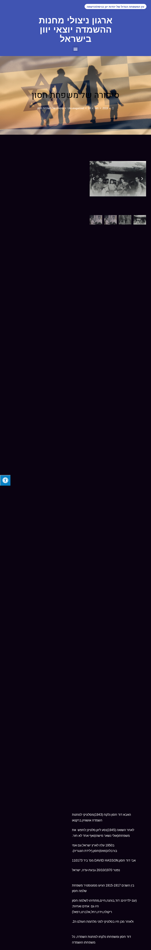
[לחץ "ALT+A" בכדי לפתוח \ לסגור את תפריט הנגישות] (5, 480)
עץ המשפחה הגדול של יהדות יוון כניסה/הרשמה (115, 6)
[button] (75, 49)
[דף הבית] (113, 108)
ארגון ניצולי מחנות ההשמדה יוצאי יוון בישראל (75, 29)
